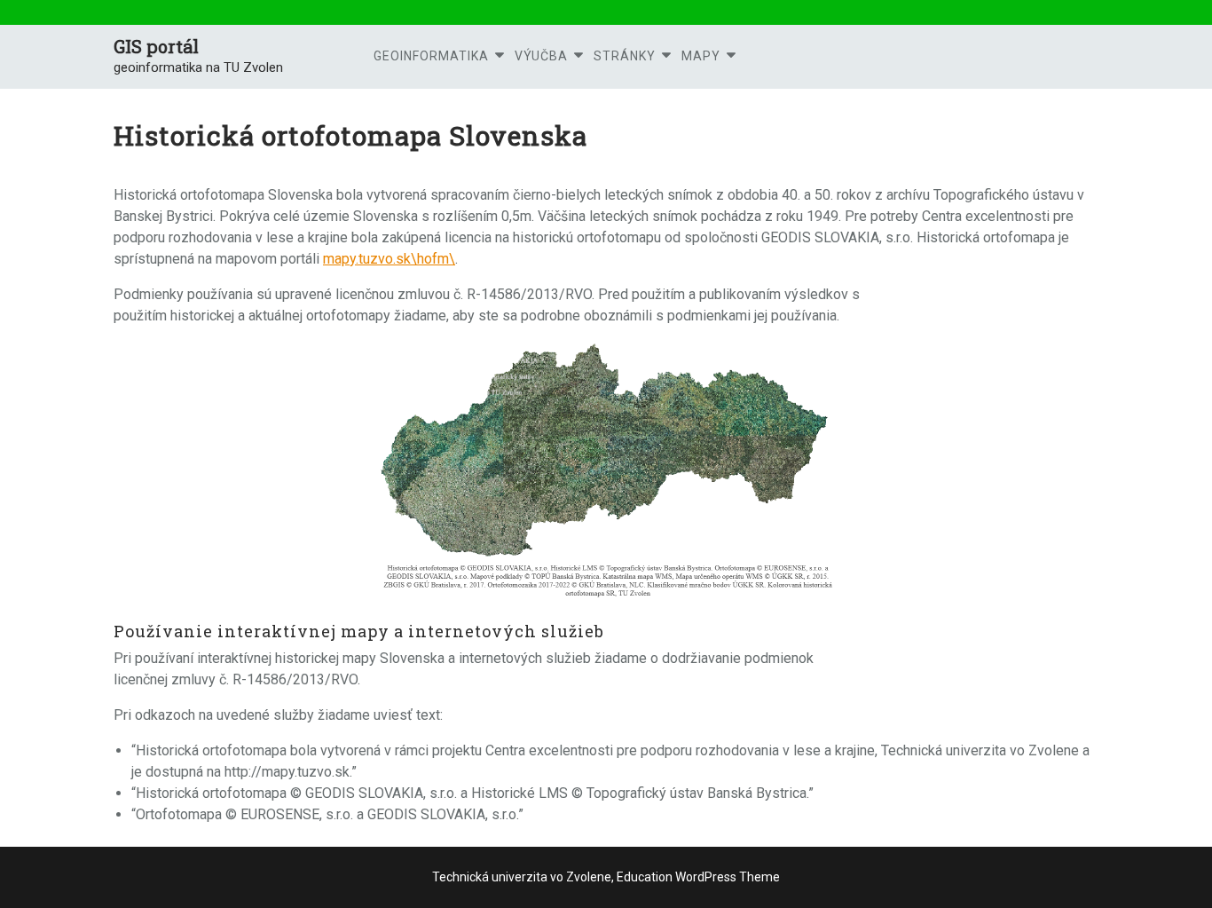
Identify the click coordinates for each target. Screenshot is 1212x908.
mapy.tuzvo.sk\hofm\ (389, 258)
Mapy (700, 56)
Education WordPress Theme (697, 877)
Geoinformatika (431, 56)
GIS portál (156, 46)
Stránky (625, 56)
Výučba (541, 56)
